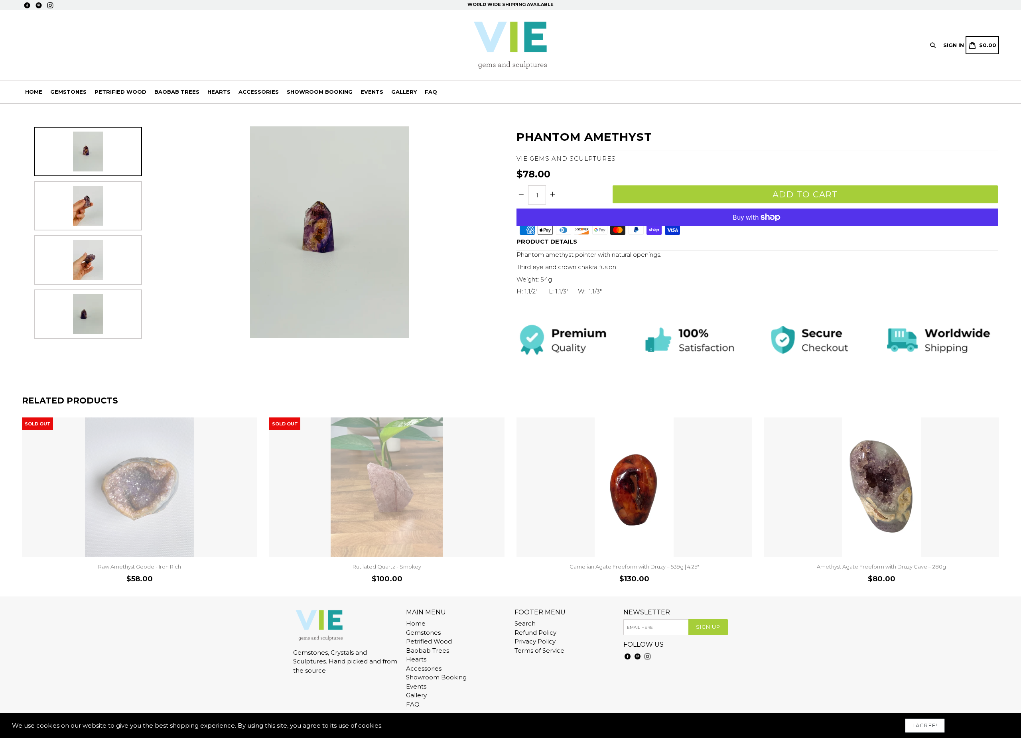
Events (372, 92)
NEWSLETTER (646, 612)
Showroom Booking (320, 92)
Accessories (258, 92)
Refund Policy (535, 632)
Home (33, 92)
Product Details (546, 241)
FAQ (431, 92)
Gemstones (68, 92)
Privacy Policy (535, 641)
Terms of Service (539, 650)
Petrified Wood (120, 92)
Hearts (219, 92)
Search (525, 623)
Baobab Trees (176, 92)
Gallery (404, 92)
